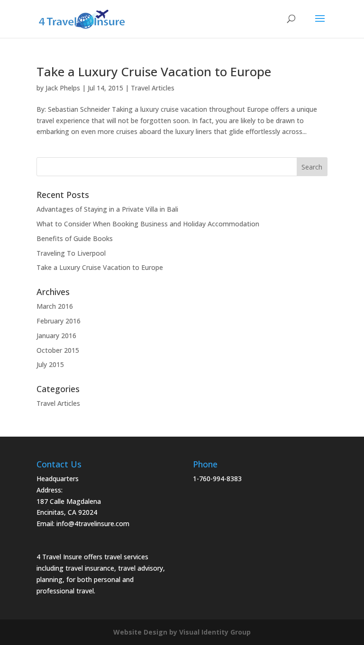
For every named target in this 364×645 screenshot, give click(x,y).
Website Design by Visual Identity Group (182, 631)
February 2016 (58, 320)
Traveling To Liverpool (71, 253)
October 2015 (57, 350)
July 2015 (50, 364)
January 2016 (56, 335)
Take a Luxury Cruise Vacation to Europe (153, 71)
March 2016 (54, 306)
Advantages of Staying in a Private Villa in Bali (107, 209)
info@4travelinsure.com (92, 523)
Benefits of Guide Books (74, 238)
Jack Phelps (63, 87)
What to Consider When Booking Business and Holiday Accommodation (147, 223)
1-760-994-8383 (217, 478)
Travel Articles (152, 87)
